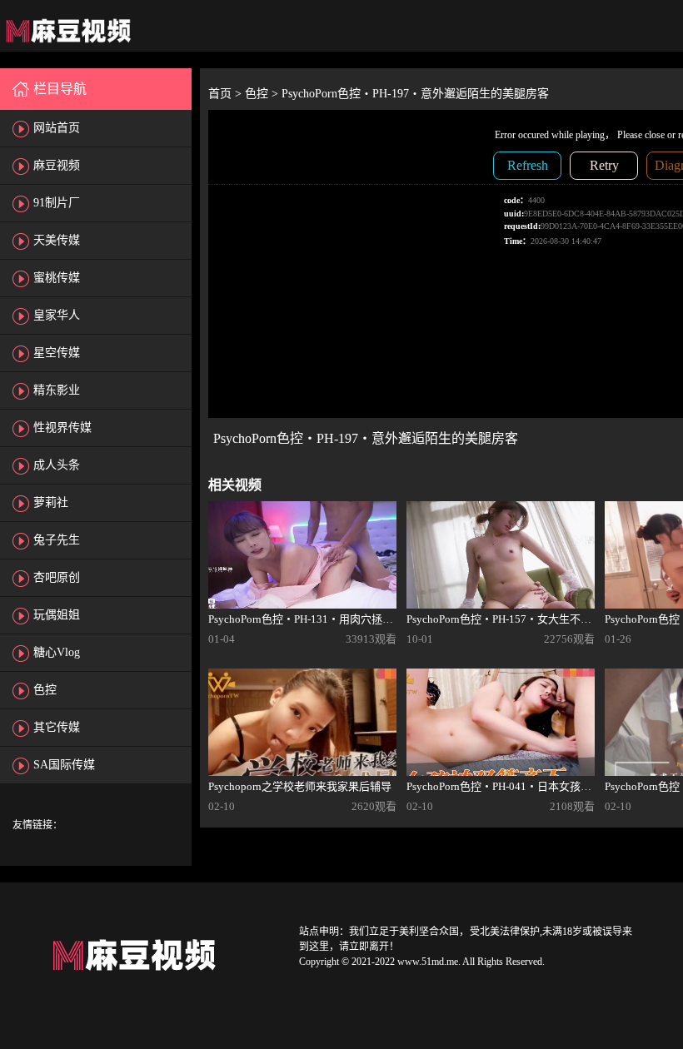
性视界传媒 (62, 427)
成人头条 (56, 465)
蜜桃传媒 (56, 277)
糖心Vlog (56, 652)
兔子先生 (56, 540)
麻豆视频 (56, 165)
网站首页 (56, 128)
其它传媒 (56, 727)
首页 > (226, 93)
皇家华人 (56, 315)
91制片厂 (56, 202)
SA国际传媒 (64, 764)
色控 (45, 690)
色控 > (263, 93)
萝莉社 (50, 502)
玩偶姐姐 (56, 615)
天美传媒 (56, 240)
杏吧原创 (56, 577)
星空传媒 (56, 352)
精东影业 (56, 390)
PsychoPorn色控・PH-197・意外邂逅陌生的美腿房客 (415, 93)
